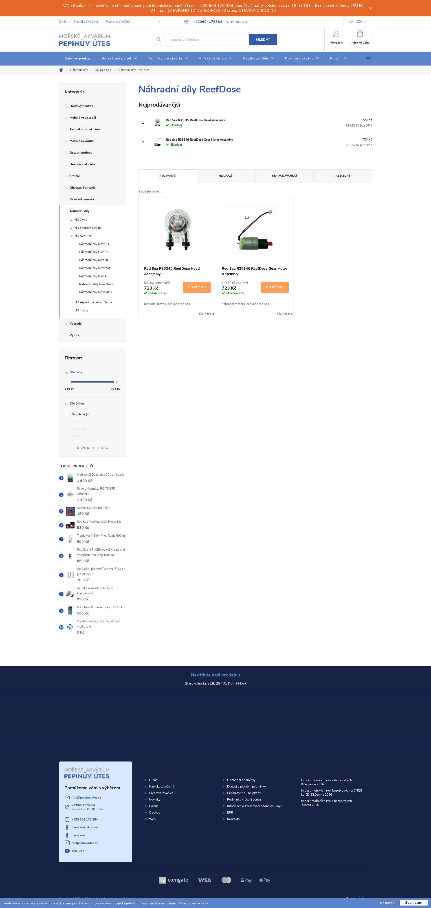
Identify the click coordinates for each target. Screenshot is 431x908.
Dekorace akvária (82, 164)
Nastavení (388, 903)
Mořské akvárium (82, 141)
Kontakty (233, 819)
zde (205, 903)
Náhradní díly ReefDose (96, 284)
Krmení (75, 176)
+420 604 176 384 (85, 819)
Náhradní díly (79, 211)
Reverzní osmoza (82, 199)
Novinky (154, 799)
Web (152, 819)
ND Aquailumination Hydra (93, 302)
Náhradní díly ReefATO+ (95, 292)
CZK (359, 22)
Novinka (79, 429)
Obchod (154, 812)
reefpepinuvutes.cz (85, 843)
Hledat (263, 39)
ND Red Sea (83, 236)
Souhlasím (413, 902)
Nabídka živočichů (86, 22)
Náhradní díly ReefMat (94, 268)
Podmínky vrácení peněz (244, 799)
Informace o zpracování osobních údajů (254, 806)
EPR (230, 812)
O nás (62, 22)
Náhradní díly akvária (93, 260)
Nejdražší (226, 175)
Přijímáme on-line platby (244, 793)
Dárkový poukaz (81, 106)
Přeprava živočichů (118, 22)
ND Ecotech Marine (88, 228)
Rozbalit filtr (91, 448)
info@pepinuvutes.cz (86, 797)
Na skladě (80, 414)
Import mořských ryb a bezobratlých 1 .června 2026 (328, 803)
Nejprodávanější (284, 175)
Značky (92, 336)
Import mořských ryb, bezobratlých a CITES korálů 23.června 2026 (331, 792)
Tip (75, 436)
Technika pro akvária (85, 129)
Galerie (153, 806)
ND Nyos (81, 220)
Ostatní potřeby (81, 153)
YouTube (78, 851)
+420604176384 (83, 805)
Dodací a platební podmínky (246, 786)
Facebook (79, 835)
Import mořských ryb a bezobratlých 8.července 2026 (326, 782)
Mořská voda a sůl (83, 118)
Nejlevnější (167, 175)
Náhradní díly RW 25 (93, 252)
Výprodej (76, 324)
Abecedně (343, 175)
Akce (76, 422)
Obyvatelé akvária (83, 188)
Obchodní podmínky (241, 780)
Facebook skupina (85, 827)
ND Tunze (81, 310)
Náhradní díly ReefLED (94, 244)
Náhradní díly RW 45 (93, 276)
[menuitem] (77, 59)
